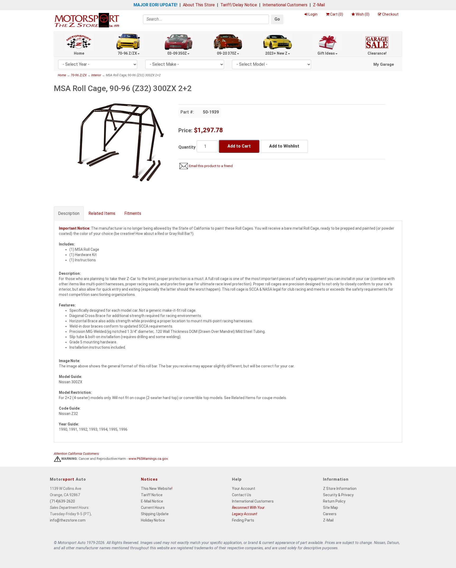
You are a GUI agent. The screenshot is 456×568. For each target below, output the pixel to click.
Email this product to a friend (211, 166)
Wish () (362, 14)
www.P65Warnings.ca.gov (148, 459)
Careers (329, 514)
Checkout (390, 14)
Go (277, 19)
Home (79, 53)
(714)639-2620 (62, 501)
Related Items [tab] (101, 213)
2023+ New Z (276, 53)
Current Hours (153, 507)
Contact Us (241, 495)
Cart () (336, 14)
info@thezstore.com (68, 520)
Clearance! (377, 53)
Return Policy (334, 501)
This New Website (156, 488)
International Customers (285, 4)
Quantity (187, 147)
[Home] (87, 19)
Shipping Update (155, 514)
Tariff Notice (152, 495)
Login (312, 14)
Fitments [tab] (132, 213)
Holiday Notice (153, 520)
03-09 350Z (177, 53)
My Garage (383, 64)
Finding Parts (243, 520)
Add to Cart (239, 146)
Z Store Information (340, 488)
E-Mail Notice (152, 501)
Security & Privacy (338, 495)
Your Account (243, 488)
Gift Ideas (326, 53)
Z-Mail (319, 4)
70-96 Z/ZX (127, 53)
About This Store (199, 4)
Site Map (330, 507)
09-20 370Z (226, 53)
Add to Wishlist (284, 146)
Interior (96, 75)
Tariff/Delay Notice (238, 4)
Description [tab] (68, 213)
